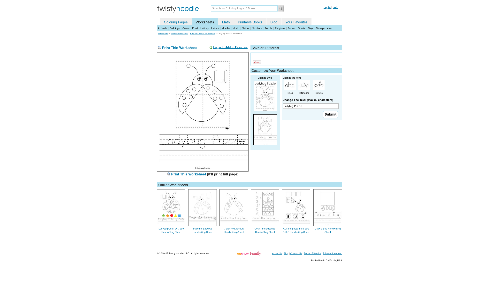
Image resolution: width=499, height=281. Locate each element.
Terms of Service (312, 253)
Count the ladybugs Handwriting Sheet (265, 230)
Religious (280, 28)
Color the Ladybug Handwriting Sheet (234, 230)
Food (195, 28)
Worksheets (205, 21)
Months (226, 28)
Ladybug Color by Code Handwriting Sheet (171, 230)
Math (226, 21)
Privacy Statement (332, 253)
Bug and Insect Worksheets (202, 33)
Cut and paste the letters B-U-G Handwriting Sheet (296, 230)
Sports (301, 28)
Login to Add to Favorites (230, 47)
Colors (186, 28)
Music (236, 28)
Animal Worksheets (179, 33)
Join (335, 7)
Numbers (257, 28)
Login (327, 7)
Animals (162, 28)
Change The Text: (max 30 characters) (308, 100)
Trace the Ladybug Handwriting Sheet (202, 230)
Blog (273, 21)
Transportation (324, 28)
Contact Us (296, 253)
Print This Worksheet (179, 47)
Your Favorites (296, 21)
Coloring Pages (176, 21)
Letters (215, 28)
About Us (277, 253)
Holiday (204, 28)
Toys (310, 28)
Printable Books (250, 21)
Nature (245, 28)
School (292, 28)
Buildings (175, 28)
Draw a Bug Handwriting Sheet (328, 230)
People (268, 28)
